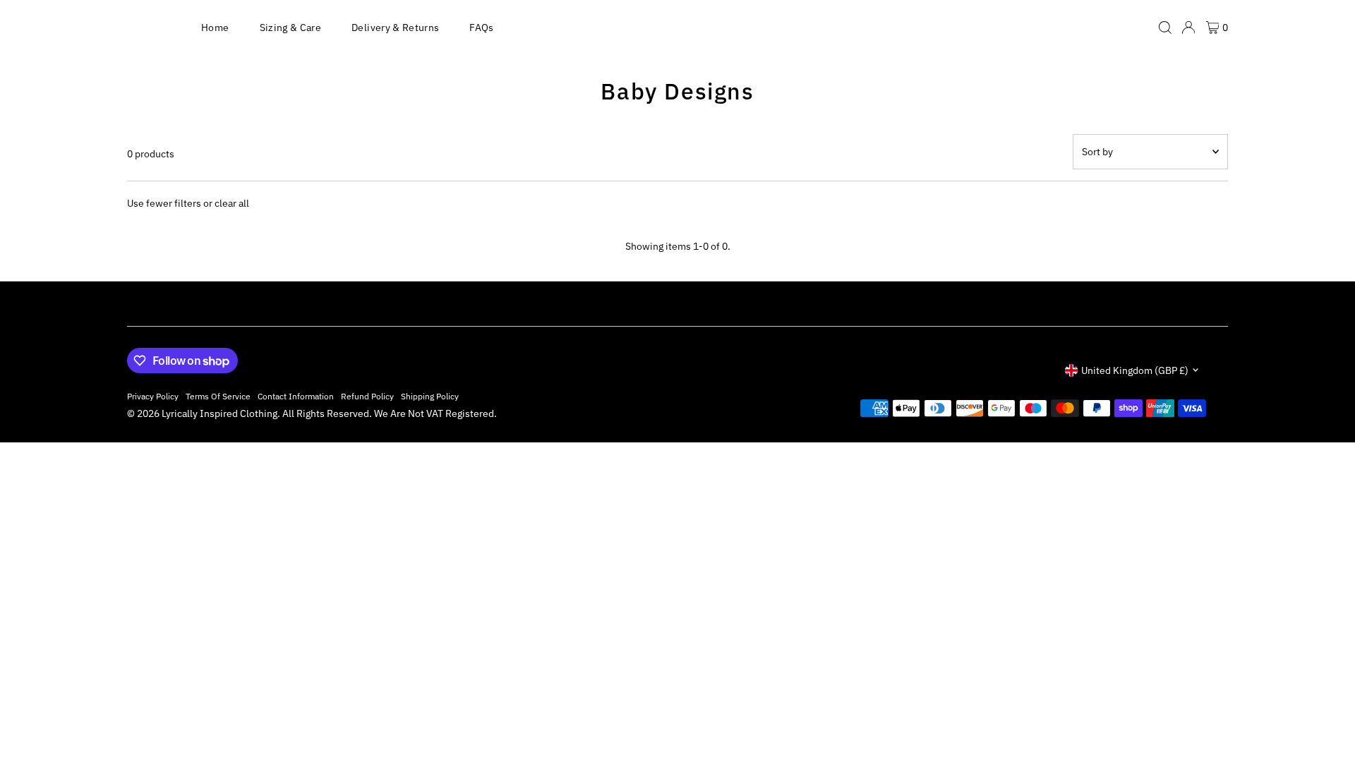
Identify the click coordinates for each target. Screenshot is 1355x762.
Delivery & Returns (395, 27)
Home (215, 27)
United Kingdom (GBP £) (1134, 370)
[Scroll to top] (1327, 723)
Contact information (296, 396)
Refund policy (367, 396)
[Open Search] (1165, 27)
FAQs (481, 27)
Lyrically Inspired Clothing (219, 413)
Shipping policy (430, 396)
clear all (232, 203)
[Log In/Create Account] (1188, 27)
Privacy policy (153, 396)
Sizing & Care (291, 27)
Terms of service (218, 396)
